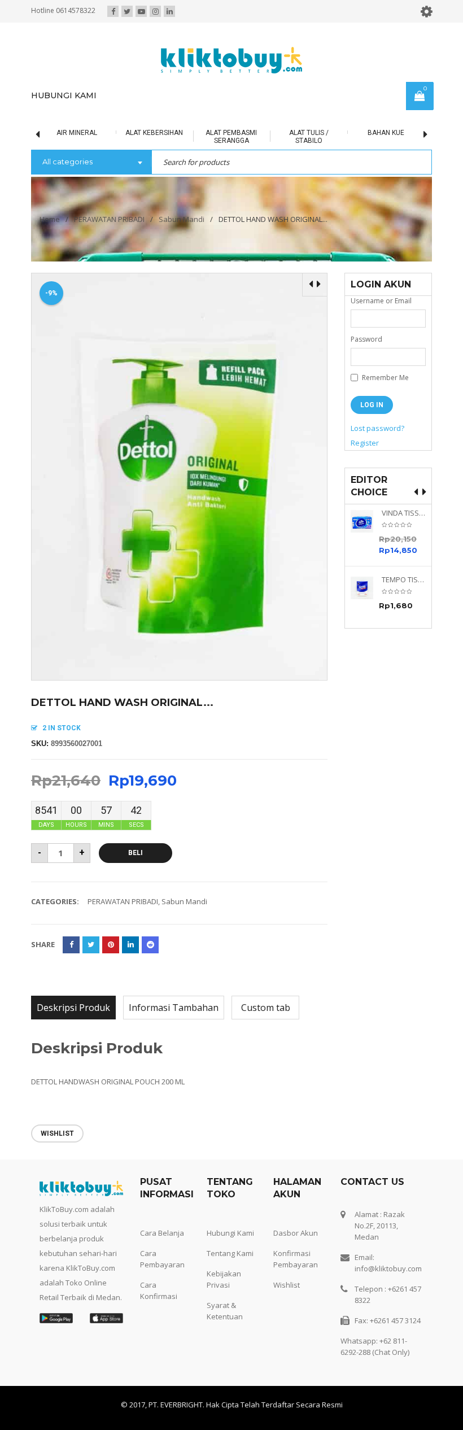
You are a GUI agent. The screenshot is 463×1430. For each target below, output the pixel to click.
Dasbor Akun (295, 1233)
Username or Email (381, 301)
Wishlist (286, 1285)
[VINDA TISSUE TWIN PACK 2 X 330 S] (366, 521)
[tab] (73, 1007)
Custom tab (265, 1007)
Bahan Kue (343, 133)
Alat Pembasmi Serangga (189, 137)
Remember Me (384, 377)
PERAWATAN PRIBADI (109, 219)
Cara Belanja (162, 1233)
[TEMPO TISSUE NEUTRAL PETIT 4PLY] (366, 588)
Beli (135, 853)
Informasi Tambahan (174, 1007)
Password (366, 339)
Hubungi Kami (230, 1233)
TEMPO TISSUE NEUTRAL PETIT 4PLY (404, 580)
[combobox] (91, 162)
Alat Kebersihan (112, 133)
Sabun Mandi (181, 219)
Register (365, 443)
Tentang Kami (230, 1253)
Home (50, 219)
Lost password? (377, 428)
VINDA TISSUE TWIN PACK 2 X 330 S (404, 513)
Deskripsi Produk (73, 1007)
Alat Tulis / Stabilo (266, 137)
